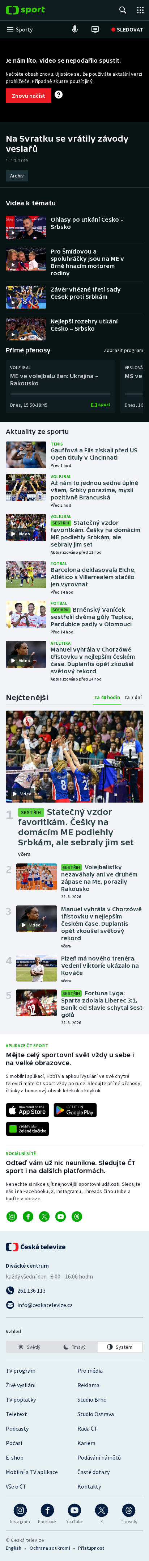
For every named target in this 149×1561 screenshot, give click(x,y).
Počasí (14, 1443)
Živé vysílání (20, 1385)
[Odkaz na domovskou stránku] (36, 10)
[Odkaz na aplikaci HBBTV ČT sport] (27, 1129)
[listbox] (74, 1347)
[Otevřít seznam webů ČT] (140, 10)
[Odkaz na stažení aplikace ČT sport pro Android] (75, 1110)
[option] (29, 1347)
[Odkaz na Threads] (77, 1216)
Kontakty (89, 1486)
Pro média (90, 1370)
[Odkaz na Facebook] (28, 1216)
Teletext (16, 1414)
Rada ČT (87, 1428)
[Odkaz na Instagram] (12, 1216)
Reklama (88, 1385)
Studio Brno (92, 1399)
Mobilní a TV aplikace (32, 1472)
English (13, 1548)
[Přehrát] (13, 233)
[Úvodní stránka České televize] (36, 1247)
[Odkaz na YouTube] (61, 1216)
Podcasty (17, 1428)
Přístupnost (91, 1548)
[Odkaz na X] (44, 1216)
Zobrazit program (123, 350)
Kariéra (86, 1443)
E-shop (15, 1457)
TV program (20, 1370)
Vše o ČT (16, 1486)
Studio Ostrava (95, 1414)
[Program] (95, 29)
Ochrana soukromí (50, 1548)
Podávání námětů (99, 1457)
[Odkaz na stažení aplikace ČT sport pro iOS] (27, 1110)
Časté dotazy (93, 1472)
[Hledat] (123, 10)
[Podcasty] (75, 29)
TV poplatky (21, 1399)
